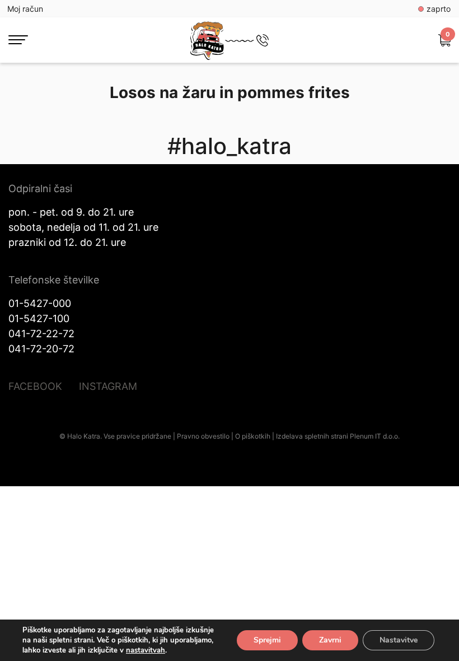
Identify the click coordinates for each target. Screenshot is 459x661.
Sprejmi (267, 640)
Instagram (108, 386)
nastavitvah (145, 650)
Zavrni (330, 640)
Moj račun (25, 8)
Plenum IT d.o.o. (375, 436)
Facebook (35, 386)
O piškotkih (252, 436)
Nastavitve (399, 640)
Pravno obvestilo (203, 436)
